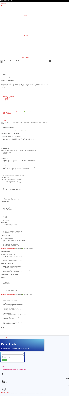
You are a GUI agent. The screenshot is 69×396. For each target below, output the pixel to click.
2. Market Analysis (7, 98)
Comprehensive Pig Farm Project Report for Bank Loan (10, 91)
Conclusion (4, 120)
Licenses (25, 29)
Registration (25, 15)
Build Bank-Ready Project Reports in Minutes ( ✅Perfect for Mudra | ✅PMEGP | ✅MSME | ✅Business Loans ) (18, 111)
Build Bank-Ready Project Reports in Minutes (7, 248)
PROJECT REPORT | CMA (26, 57)
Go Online (25, 49)
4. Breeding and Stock (7, 100)
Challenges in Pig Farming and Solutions (8, 114)
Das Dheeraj (6, 63)
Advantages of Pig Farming (7, 113)
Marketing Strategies (6, 112)
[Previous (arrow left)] (1, 198)
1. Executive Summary (7, 97)
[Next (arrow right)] (67, 198)
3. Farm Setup (6, 99)
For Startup (26, 8)
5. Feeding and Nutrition (8, 101)
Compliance (26, 35)
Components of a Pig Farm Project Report (9, 96)
